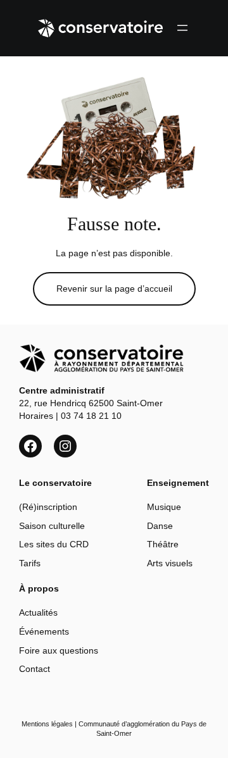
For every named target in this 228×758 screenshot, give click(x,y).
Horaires (36, 416)
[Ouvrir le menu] (182, 27)
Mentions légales (47, 724)
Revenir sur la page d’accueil (114, 288)
